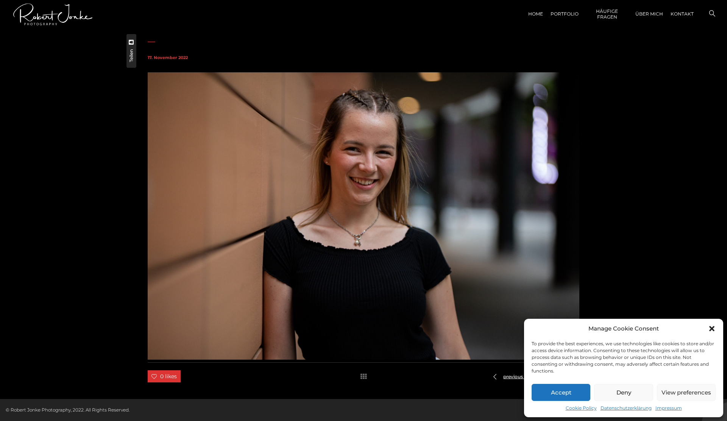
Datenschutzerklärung (626, 408)
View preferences (686, 392)
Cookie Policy (581, 408)
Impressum (668, 408)
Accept (561, 392)
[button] (712, 328)
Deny (623, 392)
